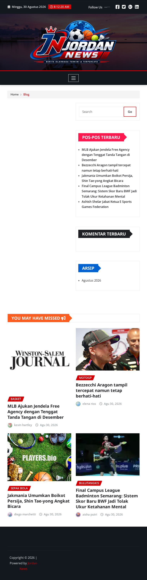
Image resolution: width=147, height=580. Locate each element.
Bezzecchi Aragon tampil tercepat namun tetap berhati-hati (101, 390)
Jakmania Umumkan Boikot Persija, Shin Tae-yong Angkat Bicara (38, 500)
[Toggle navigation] (73, 78)
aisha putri (89, 514)
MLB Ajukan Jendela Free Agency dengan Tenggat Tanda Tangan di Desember (106, 154)
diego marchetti (25, 514)
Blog (26, 94)
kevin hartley (23, 425)
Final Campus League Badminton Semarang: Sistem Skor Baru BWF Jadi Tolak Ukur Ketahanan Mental (109, 191)
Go (130, 112)
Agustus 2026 (91, 280)
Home (15, 94)
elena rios (89, 404)
